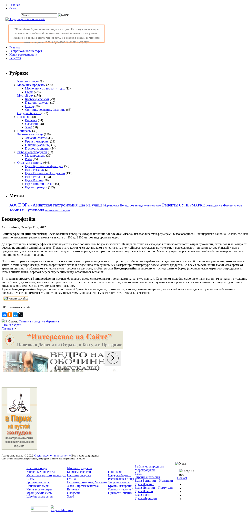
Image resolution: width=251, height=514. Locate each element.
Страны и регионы (30, 162)
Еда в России (34, 180)
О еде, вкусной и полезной (51, 455)
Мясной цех (25, 95)
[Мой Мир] (15, 314)
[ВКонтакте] (4, 314)
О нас (13, 8)
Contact (182, 478)
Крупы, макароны (37, 141)
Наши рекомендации (23, 54)
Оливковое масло (152, 206)
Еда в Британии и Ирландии (44, 166)
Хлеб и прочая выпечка (83, 486)
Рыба (28, 159)
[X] (20, 314)
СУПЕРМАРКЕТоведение (200, 205)
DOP (22, 204)
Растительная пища (30, 134)
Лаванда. (8, 328)
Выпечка (31, 120)
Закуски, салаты (36, 138)
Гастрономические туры (25, 51)
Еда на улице (90, 205)
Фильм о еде (232, 205)
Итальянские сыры (39, 489)
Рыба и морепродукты (32, 152)
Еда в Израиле (34, 169)
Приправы (24, 130)
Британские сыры (38, 482)
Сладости (31, 123)
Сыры (29, 92)
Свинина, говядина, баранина (45, 109)
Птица (29, 106)
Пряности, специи (37, 148)
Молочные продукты (31, 85)
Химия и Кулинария (26, 210)
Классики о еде (27, 81)
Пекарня (23, 116)
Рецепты (15, 58)
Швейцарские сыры (39, 496)
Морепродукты (35, 155)
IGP (30, 206)
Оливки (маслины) (37, 145)
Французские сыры (39, 493)
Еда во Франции (36, 187)
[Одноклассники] (9, 314)
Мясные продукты (79, 468)
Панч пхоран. (13, 325)
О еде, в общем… (29, 113)
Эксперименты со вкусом (57, 210)
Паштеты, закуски (37, 102)
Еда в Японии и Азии (39, 183)
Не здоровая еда (131, 205)
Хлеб (28, 127)
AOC (13, 205)
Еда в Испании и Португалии (45, 173)
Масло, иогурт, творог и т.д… (45, 88)
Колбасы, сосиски (37, 99)
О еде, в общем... (119, 475)
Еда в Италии (34, 176)
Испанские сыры (37, 486)
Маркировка (111, 205)
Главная (14, 4)
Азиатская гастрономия (55, 205)
